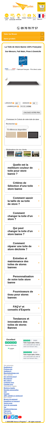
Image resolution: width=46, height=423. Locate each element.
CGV (5, 392)
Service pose (8, 403)
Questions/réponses (10, 409)
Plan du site (8, 413)
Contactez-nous (9, 382)
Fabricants (7, 411)
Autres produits (9, 38)
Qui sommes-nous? (10, 376)
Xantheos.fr (7, 371)
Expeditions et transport (12, 401)
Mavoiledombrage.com (11, 373)
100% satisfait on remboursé (13, 396)
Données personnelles (11, 390)
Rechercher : (12, 124)
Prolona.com (8, 369)
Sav (5, 407)
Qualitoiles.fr (8, 367)
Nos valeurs (8, 380)
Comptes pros (8, 384)
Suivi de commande (10, 405)
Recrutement (8, 378)
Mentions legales (9, 388)
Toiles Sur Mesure (10, 34)
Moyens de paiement (10, 399)
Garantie (6, 394)
